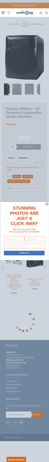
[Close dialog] (47, 204)
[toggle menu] (3, 13)
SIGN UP (24, 253)
